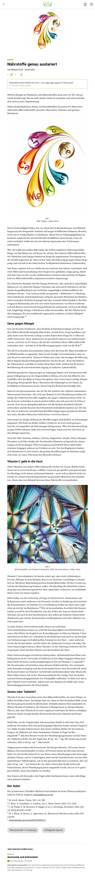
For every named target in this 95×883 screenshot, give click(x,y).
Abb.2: (47, 567)
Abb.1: (47, 219)
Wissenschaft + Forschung (23, 830)
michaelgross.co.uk (43, 794)
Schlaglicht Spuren (53, 830)
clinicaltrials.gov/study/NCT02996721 (27, 820)
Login (56, 83)
